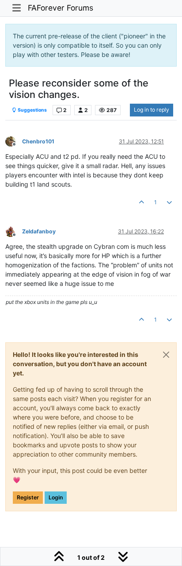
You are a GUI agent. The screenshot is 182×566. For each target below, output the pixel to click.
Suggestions (32, 110)
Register (28, 497)
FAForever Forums (60, 7)
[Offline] (13, 141)
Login (56, 497)
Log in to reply (151, 109)
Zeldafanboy (39, 231)
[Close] (166, 355)
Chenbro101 (38, 141)
